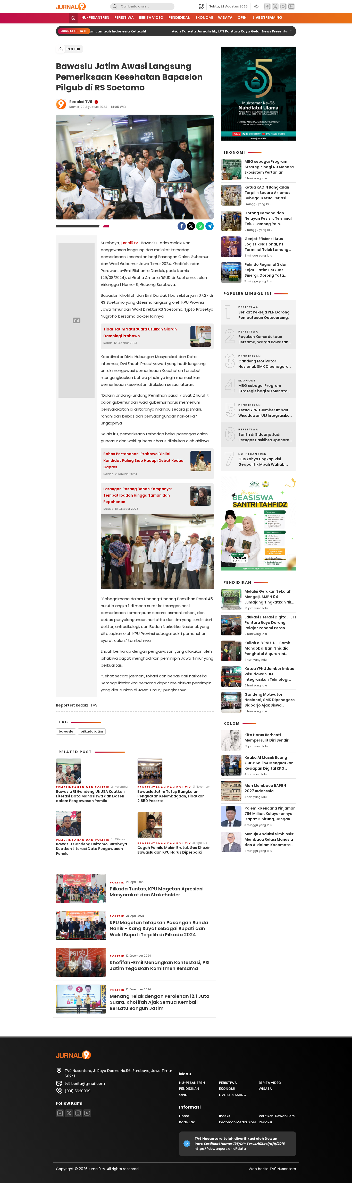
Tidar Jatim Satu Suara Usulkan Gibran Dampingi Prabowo (140, 332)
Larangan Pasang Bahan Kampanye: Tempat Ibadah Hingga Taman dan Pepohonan (137, 495)
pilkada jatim (92, 731)
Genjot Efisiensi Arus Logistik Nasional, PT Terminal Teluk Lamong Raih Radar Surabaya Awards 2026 (266, 249)
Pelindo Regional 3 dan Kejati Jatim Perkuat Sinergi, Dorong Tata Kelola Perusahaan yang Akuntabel (267, 275)
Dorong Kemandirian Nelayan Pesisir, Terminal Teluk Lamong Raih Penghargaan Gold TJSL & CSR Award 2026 (269, 223)
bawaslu (66, 731)
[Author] (61, 104)
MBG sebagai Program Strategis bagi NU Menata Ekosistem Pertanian (269, 167)
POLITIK (73, 49)
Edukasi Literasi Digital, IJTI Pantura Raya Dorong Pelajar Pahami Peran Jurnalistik (270, 625)
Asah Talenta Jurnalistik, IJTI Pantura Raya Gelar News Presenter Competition (234, 31)
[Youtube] (291, 6)
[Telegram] (209, 226)
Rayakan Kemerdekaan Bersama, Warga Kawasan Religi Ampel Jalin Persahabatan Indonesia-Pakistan (263, 339)
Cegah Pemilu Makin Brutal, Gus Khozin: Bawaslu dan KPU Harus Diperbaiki (174, 850)
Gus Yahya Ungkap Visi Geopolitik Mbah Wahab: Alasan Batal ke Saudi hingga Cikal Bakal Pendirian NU (265, 461)
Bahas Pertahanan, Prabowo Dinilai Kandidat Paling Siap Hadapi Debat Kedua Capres (143, 460)
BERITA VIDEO (151, 17)
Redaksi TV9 (80, 101)
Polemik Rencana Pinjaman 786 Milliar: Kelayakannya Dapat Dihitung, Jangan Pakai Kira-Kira (270, 816)
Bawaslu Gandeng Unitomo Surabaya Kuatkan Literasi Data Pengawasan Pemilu (91, 849)
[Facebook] (267, 6)
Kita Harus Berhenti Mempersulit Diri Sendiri (267, 737)
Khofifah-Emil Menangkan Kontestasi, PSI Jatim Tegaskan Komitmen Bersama (159, 965)
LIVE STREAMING (267, 17)
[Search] (115, 6)
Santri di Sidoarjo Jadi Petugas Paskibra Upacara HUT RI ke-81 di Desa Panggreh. (263, 437)
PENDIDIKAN (179, 17)
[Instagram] (283, 6)
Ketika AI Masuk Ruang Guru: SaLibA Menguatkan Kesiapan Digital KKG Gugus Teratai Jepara (269, 765)
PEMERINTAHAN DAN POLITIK (83, 787)
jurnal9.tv (129, 242)
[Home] (73, 18)
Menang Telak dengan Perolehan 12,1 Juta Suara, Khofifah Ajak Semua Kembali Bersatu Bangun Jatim (159, 1002)
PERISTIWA (124, 17)
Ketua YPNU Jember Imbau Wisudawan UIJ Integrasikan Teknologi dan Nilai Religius (265, 412)
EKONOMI (204, 17)
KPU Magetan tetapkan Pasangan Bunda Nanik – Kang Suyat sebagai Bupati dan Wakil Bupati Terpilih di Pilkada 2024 (159, 929)
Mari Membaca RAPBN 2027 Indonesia (265, 788)
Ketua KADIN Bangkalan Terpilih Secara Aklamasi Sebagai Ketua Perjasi (268, 193)
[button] (203, 6)
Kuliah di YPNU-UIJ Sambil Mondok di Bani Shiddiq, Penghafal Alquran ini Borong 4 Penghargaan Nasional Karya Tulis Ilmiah (270, 653)
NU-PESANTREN (95, 17)
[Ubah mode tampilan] (255, 6)
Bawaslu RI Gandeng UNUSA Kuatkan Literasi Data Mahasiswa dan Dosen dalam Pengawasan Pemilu (90, 796)
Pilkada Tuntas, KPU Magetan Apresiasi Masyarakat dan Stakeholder (157, 892)
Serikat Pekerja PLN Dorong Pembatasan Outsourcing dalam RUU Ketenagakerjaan (264, 315)
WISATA (225, 17)
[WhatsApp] (200, 226)
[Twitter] (275, 6)
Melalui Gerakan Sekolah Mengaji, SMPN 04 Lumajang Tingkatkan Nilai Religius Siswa (270, 599)
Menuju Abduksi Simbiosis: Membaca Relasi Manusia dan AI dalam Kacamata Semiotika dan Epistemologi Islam (269, 844)
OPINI (243, 17)
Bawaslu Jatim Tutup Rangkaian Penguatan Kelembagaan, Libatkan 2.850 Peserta (171, 796)
